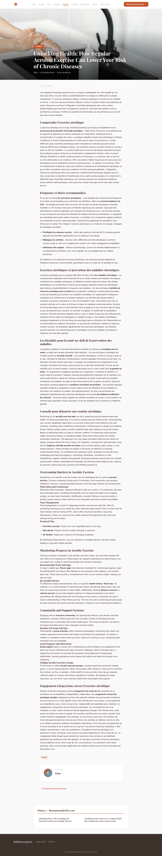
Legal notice (41, 842)
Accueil (42, 86)
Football (75, 4)
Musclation (85, 4)
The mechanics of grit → (136, 4)
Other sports (105, 4)
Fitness (66, 4)
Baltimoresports (23, 841)
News (95, 4)
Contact (51, 842)
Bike (49, 4)
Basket (41, 4)
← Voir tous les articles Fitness (53, 788)
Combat (57, 4)
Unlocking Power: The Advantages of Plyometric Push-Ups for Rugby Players (55, 819)
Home (33, 4)
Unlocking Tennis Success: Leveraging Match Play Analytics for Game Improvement (102, 819)
